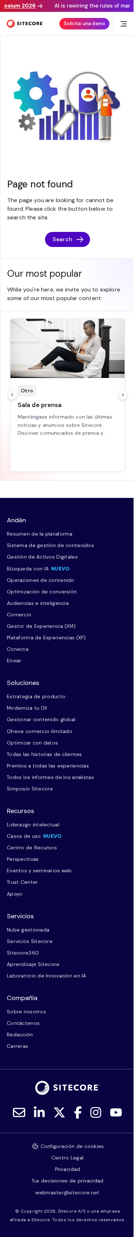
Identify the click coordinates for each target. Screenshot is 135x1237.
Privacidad (67, 1169)
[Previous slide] (12, 395)
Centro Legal (67, 1157)
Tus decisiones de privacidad (68, 1180)
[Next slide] (123, 395)
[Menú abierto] (123, 24)
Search (62, 239)
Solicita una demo (84, 23)
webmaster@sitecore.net (67, 1192)
